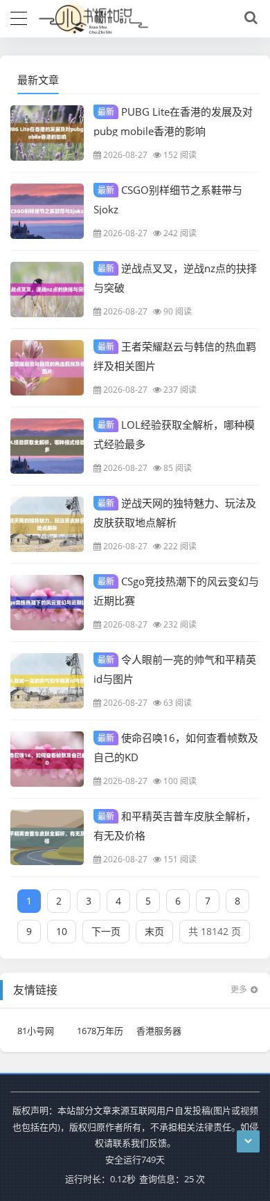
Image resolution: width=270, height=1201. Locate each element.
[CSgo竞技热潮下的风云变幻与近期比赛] (47, 602)
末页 (154, 931)
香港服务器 (158, 1030)
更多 (239, 989)
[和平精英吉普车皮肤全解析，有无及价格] (47, 837)
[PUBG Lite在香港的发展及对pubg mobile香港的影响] (47, 133)
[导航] (18, 16)
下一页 (105, 931)
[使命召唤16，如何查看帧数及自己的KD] (47, 759)
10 (61, 931)
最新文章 (38, 80)
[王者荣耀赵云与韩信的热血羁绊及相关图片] (47, 367)
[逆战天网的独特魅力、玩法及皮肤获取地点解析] (47, 524)
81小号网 (35, 1030)
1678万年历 (100, 1030)
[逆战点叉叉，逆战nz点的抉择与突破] (47, 289)
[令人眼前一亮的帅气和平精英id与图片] (47, 681)
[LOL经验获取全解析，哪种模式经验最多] (47, 446)
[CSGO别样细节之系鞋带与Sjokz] (47, 211)
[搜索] (248, 18)
